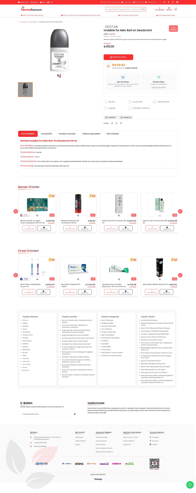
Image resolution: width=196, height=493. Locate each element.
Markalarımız (151, 2)
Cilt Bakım (104, 341)
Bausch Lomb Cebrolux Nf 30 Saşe (153, 337)
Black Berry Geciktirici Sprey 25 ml (153, 364)
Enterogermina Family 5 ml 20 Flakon (154, 372)
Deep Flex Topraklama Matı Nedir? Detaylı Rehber (77, 371)
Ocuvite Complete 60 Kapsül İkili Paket (155, 334)
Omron (25, 320)
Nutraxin (25, 344)
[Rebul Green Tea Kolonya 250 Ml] (159, 205)
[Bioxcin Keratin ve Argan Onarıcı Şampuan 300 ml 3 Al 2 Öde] (37, 205)
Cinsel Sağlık (106, 347)
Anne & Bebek (106, 329)
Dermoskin (26, 364)
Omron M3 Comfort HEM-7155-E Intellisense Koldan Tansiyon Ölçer (156, 344)
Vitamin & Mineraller (108, 326)
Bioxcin (25, 353)
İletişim (35, 2)
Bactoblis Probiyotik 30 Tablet (70, 285)
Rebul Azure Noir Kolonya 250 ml (114, 222)
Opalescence (28, 335)
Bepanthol (26, 350)
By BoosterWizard (98, 474)
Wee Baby (26, 332)
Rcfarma (26, 370)
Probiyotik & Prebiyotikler (110, 338)
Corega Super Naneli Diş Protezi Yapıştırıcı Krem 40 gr (156, 357)
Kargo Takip (139, 2)
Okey (24, 355)
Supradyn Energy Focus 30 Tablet (153, 370)
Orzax (25, 329)
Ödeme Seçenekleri (91, 134)
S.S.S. (51, 2)
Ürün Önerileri (113, 134)
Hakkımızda (24, 2)
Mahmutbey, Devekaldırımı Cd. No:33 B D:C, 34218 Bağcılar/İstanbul (47, 438)
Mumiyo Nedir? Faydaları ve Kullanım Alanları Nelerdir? (78, 376)
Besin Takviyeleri (107, 320)
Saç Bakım (105, 344)
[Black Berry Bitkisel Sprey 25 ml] (159, 268)
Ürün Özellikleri (27, 134)
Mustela (25, 326)
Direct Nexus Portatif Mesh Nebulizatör (155, 331)
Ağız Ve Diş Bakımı (107, 335)
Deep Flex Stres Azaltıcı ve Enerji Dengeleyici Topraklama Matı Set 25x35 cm (157, 381)
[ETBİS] (154, 466)
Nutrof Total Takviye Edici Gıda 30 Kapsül (155, 328)
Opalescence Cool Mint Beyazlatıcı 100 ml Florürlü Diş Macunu (114, 285)
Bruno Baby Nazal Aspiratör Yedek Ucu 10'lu (156, 353)
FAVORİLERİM (159, 10)
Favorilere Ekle (29, 229)
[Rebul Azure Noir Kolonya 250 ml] (118, 205)
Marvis (25, 367)
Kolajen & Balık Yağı (108, 332)
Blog (43, 2)
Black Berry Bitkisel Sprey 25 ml (155, 284)
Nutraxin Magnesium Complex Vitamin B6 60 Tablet (157, 324)
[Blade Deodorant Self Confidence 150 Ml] (78, 205)
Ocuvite (25, 338)
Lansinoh (26, 358)
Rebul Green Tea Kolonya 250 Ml (155, 222)
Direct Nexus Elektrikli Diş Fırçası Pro (30, 285)
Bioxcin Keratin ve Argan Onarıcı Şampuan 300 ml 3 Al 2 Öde (32, 222)
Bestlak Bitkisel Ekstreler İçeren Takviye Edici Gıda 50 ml (156, 349)
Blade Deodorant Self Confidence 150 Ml (70, 222)
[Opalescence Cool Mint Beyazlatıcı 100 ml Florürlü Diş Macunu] (118, 268)
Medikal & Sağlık (107, 323)
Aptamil (25, 347)
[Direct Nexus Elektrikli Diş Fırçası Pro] (37, 268)
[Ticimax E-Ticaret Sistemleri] (98, 479)
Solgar (25, 323)
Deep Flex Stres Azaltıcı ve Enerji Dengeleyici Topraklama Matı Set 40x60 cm (157, 376)
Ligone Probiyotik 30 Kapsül (151, 361)
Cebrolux (26, 361)
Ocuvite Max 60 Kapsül (149, 320)
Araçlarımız (127, 2)
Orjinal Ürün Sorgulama (111, 2)
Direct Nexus (27, 341)
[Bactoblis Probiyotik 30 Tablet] (78, 268)
